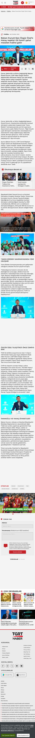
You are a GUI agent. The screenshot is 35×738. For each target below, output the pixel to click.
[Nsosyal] (32, 69)
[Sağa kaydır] (32, 180)
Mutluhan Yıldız (13, 68)
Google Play (8, 674)
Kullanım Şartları (28, 645)
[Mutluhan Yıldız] (2, 69)
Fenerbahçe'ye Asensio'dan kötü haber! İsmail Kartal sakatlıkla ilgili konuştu (21, 7)
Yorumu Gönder (17, 552)
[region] (17, 730)
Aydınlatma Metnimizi (7, 730)
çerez (32, 725)
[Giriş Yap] (22, 2)
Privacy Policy (27, 649)
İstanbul (14, 123)
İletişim (4, 651)
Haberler (3, 11)
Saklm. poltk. (5, 657)
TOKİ (20, 134)
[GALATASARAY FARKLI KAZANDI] (17, 503)
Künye (3, 648)
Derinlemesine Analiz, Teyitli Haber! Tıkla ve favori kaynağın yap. (18, 28)
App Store (22, 674)
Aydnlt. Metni (27, 656)
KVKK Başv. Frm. (27, 658)
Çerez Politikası (5, 655)
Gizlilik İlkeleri (27, 647)
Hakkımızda (5, 646)
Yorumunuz (15, 530)
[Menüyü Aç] (5, 2)
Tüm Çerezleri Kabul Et (8, 735)
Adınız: (4, 523)
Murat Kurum (5, 123)
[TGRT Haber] (15, 3)
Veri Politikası (27, 654)
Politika (9, 11)
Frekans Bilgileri (6, 653)
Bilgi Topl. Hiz (27, 652)
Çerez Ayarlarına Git (23, 735)
